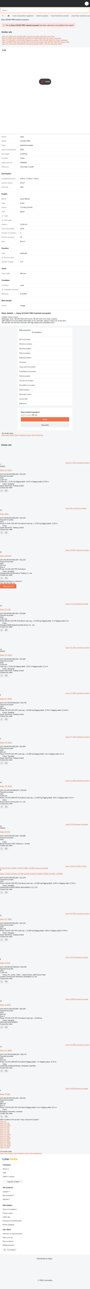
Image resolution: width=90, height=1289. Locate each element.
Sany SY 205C (6, 919)
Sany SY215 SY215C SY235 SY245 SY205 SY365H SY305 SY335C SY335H (31, 874)
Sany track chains (8, 435)
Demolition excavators (27, 385)
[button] (86, 3)
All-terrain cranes (25, 394)
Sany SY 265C (6, 699)
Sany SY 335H (7, 36)
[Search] (87, 10)
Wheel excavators (25, 344)
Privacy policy (8, 1213)
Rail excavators (24, 376)
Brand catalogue (8, 1225)
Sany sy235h (5, 1005)
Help (4, 1173)
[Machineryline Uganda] (15, 3)
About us (6, 1169)
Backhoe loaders (25, 348)
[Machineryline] (8, 15)
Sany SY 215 (5, 609)
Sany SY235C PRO (9, 42)
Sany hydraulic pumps (23, 435)
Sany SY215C (7, 38)
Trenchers (22, 362)
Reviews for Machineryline (12, 1221)
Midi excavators (25, 353)
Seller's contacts (8, 1176)
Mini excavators (25, 339)
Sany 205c (4, 514)
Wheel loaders (24, 390)
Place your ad (8, 586)
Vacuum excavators (26, 380)
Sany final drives (37, 435)
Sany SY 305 (6, 40)
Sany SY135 (5, 832)
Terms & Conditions (10, 1209)
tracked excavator (26, 145)
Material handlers (25, 358)
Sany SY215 (5, 963)
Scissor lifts (23, 399)
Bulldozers (23, 403)
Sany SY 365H (6, 1050)
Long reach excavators (27, 367)
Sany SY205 (5, 1094)
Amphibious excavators (27, 371)
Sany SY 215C (7, 44)
